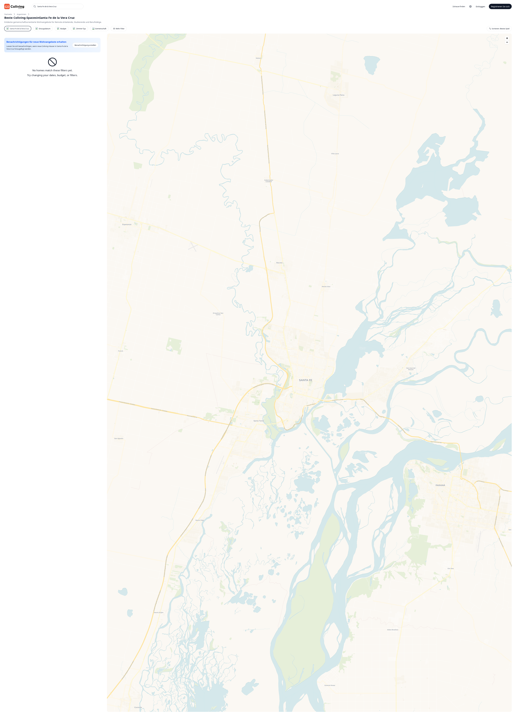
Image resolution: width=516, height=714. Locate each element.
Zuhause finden (459, 6)
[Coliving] (14, 6)
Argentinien (21, 14)
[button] (507, 38)
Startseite (8, 14)
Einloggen (480, 6)
